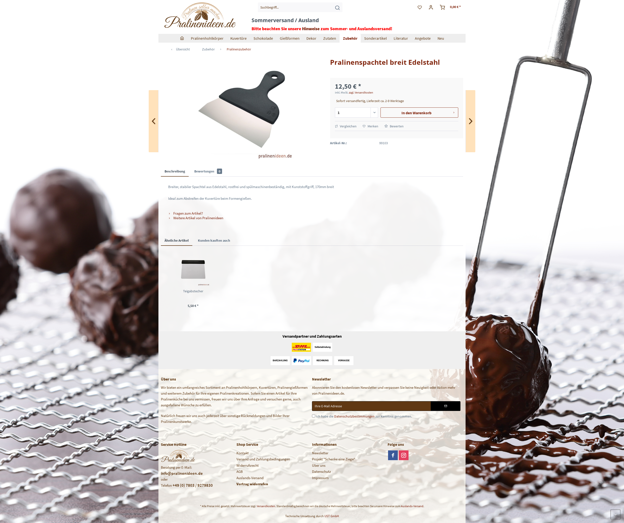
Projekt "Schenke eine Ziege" (333, 459)
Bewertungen (207, 171)
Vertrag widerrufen (252, 484)
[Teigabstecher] (193, 269)
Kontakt (242, 453)
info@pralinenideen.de (182, 473)
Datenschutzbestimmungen (354, 416)
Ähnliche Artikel (177, 240)
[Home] (182, 38)
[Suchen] (337, 7)
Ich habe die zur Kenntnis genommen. (364, 416)
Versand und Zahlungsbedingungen (263, 459)
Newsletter (320, 453)
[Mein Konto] (431, 7)
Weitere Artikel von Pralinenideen (198, 218)
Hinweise (311, 28)
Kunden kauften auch (214, 240)
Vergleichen (348, 126)
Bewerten (396, 126)
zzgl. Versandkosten (361, 92)
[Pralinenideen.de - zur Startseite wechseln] (199, 15)
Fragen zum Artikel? (188, 213)
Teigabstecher (193, 291)
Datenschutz (321, 471)
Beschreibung (175, 171)
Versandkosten (266, 506)
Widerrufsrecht (247, 465)
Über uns (318, 465)
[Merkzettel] (419, 7)
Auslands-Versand (249, 477)
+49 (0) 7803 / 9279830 (193, 485)
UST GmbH (331, 516)
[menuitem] (300, 7)
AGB (239, 471)
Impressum (320, 477)
